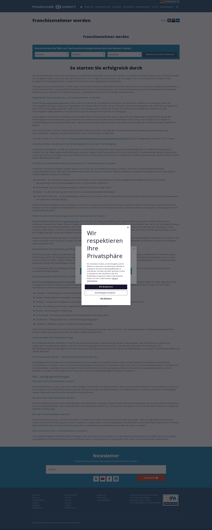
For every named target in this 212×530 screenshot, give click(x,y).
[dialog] (106, 265)
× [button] (128, 227)
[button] (106, 293)
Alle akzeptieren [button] (106, 287)
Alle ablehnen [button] (106, 298)
